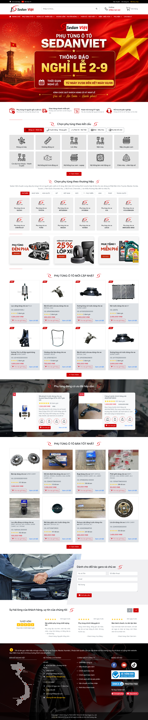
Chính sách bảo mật (86, 671)
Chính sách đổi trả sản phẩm (89, 679)
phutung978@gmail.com (54, 674)
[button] (34, 16)
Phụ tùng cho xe (19, 209)
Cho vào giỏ (46, 427)
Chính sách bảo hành (87, 675)
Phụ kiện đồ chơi (116, 130)
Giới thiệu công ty (85, 662)
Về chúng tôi (125, 2)
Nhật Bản (35, 193)
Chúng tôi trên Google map (55, 677)
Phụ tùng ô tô (27, 17)
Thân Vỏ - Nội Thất (80, 130)
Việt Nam (66, 193)
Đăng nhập (135, 2)
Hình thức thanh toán (86, 687)
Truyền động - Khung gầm (58, 130)
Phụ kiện (117, 17)
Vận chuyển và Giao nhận (88, 683)
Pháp (110, 193)
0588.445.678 (50, 690)
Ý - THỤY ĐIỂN (88, 193)
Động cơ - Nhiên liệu (45, 17)
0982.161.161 (114, 10)
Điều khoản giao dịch (86, 667)
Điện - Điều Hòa (99, 130)
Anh (100, 193)
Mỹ (57, 193)
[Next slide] (136, 610)
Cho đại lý (128, 17)
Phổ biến (25, 193)
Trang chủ (16, 17)
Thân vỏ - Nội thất (88, 17)
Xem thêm (75, 174)
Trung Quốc (121, 193)
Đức (77, 193)
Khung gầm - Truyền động (66, 17)
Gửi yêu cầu (85, 595)
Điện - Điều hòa (104, 17)
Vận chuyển (116, 2)
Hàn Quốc (46, 193)
